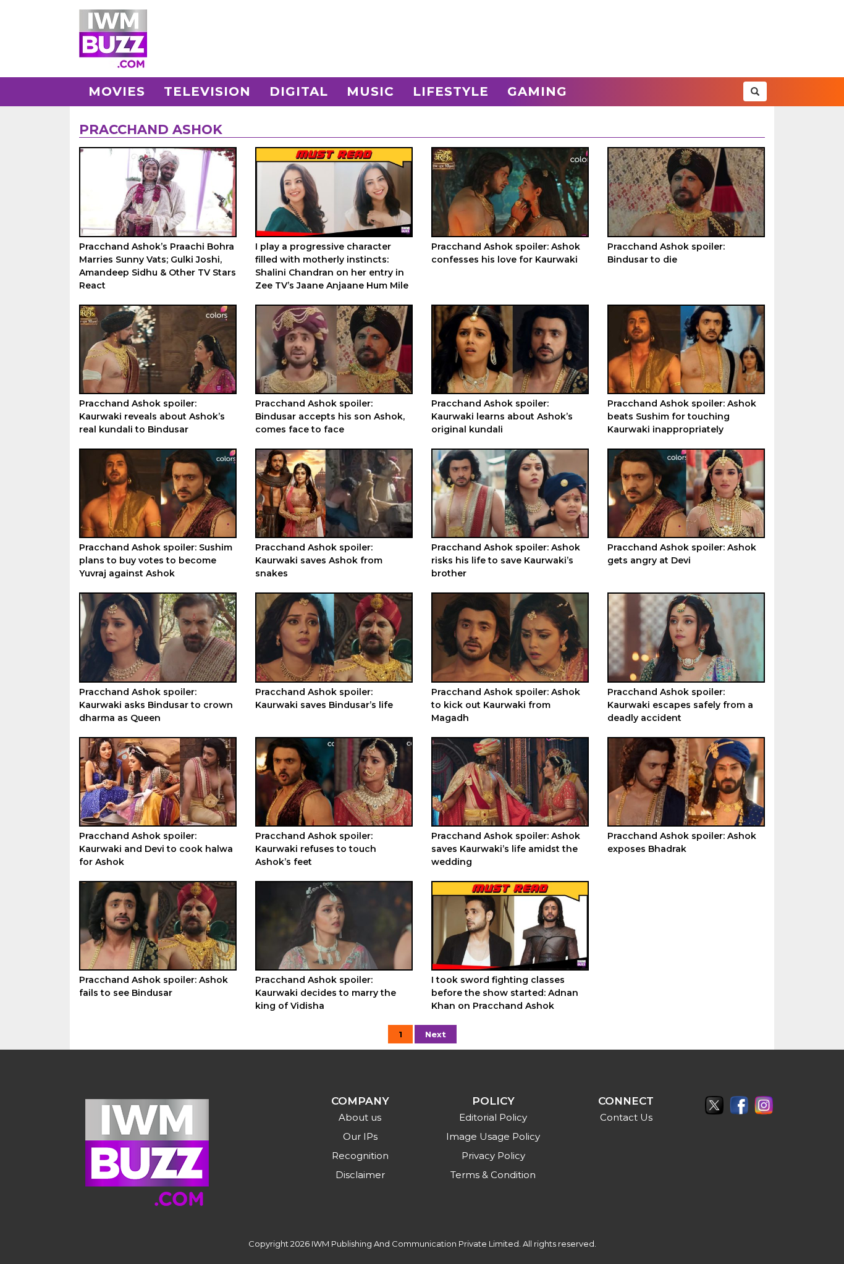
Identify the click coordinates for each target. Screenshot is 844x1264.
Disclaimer (360, 1175)
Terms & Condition (493, 1175)
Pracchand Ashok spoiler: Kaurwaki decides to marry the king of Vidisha (325, 992)
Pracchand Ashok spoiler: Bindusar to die (666, 253)
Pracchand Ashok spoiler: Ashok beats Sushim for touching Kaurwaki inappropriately (681, 416)
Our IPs (360, 1136)
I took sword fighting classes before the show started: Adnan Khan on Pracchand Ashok (504, 992)
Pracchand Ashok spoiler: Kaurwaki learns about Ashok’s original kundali (502, 416)
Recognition (360, 1155)
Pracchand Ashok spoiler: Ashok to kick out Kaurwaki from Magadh (505, 704)
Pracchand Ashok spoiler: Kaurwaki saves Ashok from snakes (318, 560)
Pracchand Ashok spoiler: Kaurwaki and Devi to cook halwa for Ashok (156, 848)
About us (360, 1117)
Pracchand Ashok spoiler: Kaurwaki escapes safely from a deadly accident (680, 704)
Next (435, 1034)
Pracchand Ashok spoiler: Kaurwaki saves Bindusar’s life (324, 698)
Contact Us (626, 1117)
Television (207, 91)
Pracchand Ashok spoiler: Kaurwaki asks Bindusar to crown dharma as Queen (156, 704)
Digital (298, 91)
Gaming (537, 91)
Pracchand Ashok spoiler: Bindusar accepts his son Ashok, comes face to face (330, 416)
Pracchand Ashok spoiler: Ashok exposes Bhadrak (681, 842)
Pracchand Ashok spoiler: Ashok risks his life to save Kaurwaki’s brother (505, 560)
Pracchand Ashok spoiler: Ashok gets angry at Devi (681, 554)
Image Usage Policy (493, 1136)
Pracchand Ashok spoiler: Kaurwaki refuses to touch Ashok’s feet (315, 848)
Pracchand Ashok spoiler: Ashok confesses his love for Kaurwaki (507, 253)
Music (370, 91)
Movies (116, 91)
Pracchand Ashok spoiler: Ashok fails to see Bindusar (153, 986)
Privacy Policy (493, 1155)
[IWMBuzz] (113, 38)
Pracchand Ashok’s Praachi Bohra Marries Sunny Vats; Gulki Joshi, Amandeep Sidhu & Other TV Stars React (157, 266)
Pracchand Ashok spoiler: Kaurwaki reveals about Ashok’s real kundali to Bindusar (152, 416)
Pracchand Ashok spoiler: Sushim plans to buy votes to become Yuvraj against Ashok (155, 560)
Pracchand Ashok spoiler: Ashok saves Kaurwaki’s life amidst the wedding (505, 848)
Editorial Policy (493, 1117)
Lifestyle (451, 91)
